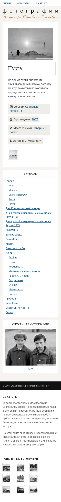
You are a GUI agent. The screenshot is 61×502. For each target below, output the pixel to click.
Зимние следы (14, 234)
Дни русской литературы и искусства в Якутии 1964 (28, 215)
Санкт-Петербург (18, 194)
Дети (31, 368)
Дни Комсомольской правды (23, 208)
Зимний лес (12, 239)
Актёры (13, 257)
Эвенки (13, 294)
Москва (13, 190)
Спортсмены (16, 280)
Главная (7, 3)
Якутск (12, 203)
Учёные (13, 285)
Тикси (12, 199)
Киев (11, 185)
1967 (35, 119)
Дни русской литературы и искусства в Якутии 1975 (28, 223)
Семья (9, 312)
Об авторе (41, 3)
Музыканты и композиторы (24, 271)
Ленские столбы (15, 248)
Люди (9, 253)
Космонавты (16, 266)
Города (10, 181)
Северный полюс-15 (17, 307)
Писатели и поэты (19, 275)
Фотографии (23, 3)
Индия (9, 243)
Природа (11, 298)
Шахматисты (16, 289)
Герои (12, 262)
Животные (12, 230)
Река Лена (12, 303)
